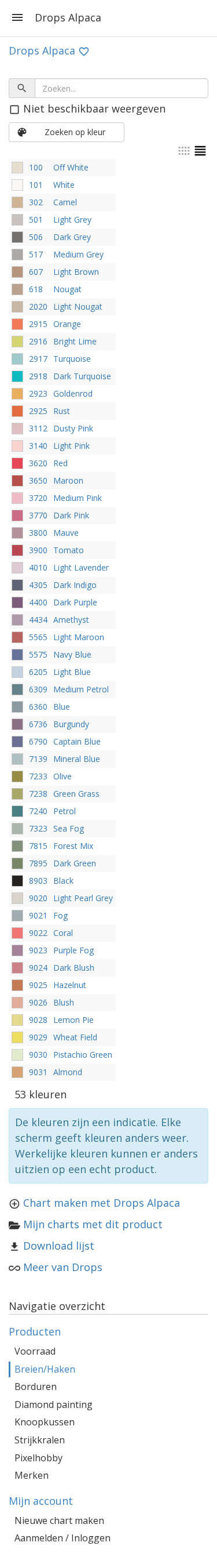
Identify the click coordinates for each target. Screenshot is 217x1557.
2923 (38, 393)
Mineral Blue (76, 758)
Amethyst (71, 619)
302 (36, 202)
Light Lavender (81, 567)
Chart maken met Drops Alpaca (101, 1203)
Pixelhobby (38, 1457)
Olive (62, 776)
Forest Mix (73, 845)
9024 (38, 967)
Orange (67, 323)
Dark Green (74, 863)
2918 (38, 376)
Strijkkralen (39, 1439)
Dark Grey (72, 236)
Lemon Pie (73, 1019)
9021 (38, 915)
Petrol (64, 810)
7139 (38, 758)
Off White (71, 167)
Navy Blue (72, 654)
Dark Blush (73, 967)
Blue (61, 706)
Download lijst (58, 1246)
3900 (38, 550)
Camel (65, 202)
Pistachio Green (82, 1054)
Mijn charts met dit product (93, 1224)
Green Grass (76, 793)
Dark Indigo (75, 584)
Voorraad (35, 1351)
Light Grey (72, 219)
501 (36, 219)
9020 (38, 897)
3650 (38, 480)
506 (36, 236)
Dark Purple (75, 602)
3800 (38, 532)
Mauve (66, 532)
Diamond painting (53, 1404)
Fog (60, 915)
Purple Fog (73, 950)
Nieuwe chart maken (59, 1520)
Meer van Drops (62, 1267)
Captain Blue (77, 741)
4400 (38, 602)
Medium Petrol (81, 689)
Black (63, 880)
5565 (38, 637)
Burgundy (71, 723)
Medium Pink (77, 497)
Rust (61, 410)
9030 (38, 1054)
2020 (38, 306)
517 (36, 254)
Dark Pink (71, 515)
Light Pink (71, 445)
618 (36, 289)
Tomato (68, 550)
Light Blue (72, 671)
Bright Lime (75, 341)
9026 (38, 1002)
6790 (38, 741)
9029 (38, 1037)
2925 (38, 410)
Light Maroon (78, 637)
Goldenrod (73, 393)
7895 (38, 863)
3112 (38, 428)
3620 (38, 463)
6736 (38, 723)
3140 (38, 445)
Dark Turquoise (82, 376)
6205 (38, 671)
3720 (38, 497)
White (64, 184)
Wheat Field (75, 1037)
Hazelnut (69, 984)
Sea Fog (68, 828)
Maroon (68, 480)
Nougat (67, 289)
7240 (38, 810)
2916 (38, 341)
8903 (38, 880)
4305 (38, 584)
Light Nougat (77, 306)
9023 (38, 950)
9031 (38, 1071)
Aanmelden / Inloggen (62, 1537)
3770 (38, 515)
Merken (31, 1475)
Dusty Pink (73, 428)
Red (60, 463)
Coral (63, 932)
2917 (38, 358)
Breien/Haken (44, 1369)
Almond (67, 1071)
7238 (38, 793)
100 (36, 167)
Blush (63, 1002)
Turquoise (72, 358)
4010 (38, 567)
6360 (38, 706)
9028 (38, 1019)
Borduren (35, 1386)
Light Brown (76, 271)
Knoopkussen (44, 1422)
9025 (38, 984)
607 (36, 271)
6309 (38, 689)
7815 (38, 845)
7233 (38, 776)
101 (36, 184)
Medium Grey (78, 254)
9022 (38, 932)
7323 (38, 828)
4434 (38, 619)
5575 (38, 654)
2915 (38, 323)
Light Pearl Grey (83, 897)
